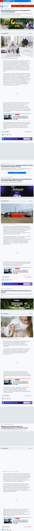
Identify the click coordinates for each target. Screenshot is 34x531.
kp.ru (30, 131)
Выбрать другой (6, 6)
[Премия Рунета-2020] (14, 1)
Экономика (5, 8)
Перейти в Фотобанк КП (14, 58)
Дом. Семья (2, 163)
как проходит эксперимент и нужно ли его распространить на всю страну (20, 117)
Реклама (26, 3)
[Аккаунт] (32, 1)
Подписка (31, 3)
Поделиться (30, 33)
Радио (22, 3)
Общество (14, 114)
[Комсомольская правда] (8, 1)
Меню (1, 1)
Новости (2, 8)
